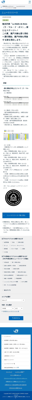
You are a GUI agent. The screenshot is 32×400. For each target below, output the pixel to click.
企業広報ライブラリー (9, 355)
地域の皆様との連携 (9, 272)
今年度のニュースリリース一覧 (11, 311)
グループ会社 (14, 248)
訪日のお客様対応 (8, 275)
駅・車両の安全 (16, 262)
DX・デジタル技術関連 (10, 285)
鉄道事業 (11, 340)
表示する (17, 318)
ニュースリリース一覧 (9, 363)
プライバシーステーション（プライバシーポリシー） (15, 378)
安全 (13, 242)
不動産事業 (19, 278)
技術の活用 (16, 268)
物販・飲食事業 (8, 278)
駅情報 (6, 248)
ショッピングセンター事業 (11, 281)
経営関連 (6, 242)
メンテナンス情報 (19, 371)
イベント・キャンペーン (17, 245)
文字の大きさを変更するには (15, 388)
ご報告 (23, 248)
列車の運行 (21, 242)
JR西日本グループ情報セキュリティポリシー (16, 381)
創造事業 (16, 348)
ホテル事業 (24, 281)
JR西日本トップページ (7, 6)
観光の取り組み (22, 272)
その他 (6, 252)
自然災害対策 (22, 265)
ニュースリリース (20, 6)
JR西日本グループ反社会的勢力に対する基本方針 (16, 384)
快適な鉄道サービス (22, 275)
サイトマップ (9, 371)
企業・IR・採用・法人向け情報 (11, 352)
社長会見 (6, 262)
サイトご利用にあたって (15, 375)
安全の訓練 (7, 268)
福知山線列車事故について (10, 367)
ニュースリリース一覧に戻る (16, 215)
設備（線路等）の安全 (10, 265)
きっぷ (6, 245)
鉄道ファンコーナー (9, 359)
